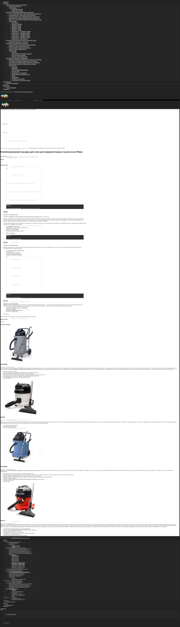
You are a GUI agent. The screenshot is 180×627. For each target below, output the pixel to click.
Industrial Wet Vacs (10, 367)
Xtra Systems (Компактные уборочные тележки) (24, 62)
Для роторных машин (19, 55)
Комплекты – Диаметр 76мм (21, 37)
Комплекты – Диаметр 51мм (21, 36)
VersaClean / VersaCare (19, 73)
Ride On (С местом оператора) (19, 46)
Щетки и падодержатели (20, 56)
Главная (2, 148)
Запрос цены (4, 155)
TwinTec (14, 52)
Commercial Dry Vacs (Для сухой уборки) (22, 15)
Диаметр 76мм (16, 30)
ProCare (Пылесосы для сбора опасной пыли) (21, 40)
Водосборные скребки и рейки (22, 53)
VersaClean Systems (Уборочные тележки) (22, 64)
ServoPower (15, 71)
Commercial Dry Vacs (16, 208)
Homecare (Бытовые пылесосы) (16, 5)
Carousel (14, 67)
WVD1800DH (4, 466)
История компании (12, 83)
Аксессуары (13, 8)
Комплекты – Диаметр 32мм (21, 33)
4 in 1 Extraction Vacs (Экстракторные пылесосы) (25, 14)
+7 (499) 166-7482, (17, 91)
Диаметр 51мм (16, 28)
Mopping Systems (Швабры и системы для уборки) (25, 59)
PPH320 (3, 417)
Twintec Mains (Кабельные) (17, 49)
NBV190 (5, 242)
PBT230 (5, 301)
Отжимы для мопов (18, 79)
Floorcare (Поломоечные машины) (17, 43)
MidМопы (15, 68)
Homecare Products (15, 6)
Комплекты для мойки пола (21, 74)
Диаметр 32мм (16, 25)
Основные (15, 22)
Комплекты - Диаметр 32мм (22, 148)
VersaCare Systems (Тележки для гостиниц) (23, 61)
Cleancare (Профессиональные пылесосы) (20, 12)
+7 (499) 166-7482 (17, 100)
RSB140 (5, 211)
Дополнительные (17, 9)
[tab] (91, 314)
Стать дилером (11, 87)
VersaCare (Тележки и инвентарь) (17, 58)
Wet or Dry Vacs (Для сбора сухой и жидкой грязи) (25, 19)
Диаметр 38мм (16, 27)
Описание (6, 314)
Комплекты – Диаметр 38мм (21, 34)
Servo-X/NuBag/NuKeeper (20, 70)
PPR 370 (3, 520)
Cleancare (7, 148)
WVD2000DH (4, 364)
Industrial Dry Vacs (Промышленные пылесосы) (24, 18)
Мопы (13, 76)
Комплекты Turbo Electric (20, 39)
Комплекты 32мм (17, 11)
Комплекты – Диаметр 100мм (21, 31)
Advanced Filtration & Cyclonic (18, 42)
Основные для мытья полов (21, 80)
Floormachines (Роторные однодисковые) (22, 45)
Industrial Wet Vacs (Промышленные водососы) (24, 16)
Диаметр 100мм (17, 24)
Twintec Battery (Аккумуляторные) (20, 48)
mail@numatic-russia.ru (27, 91)
